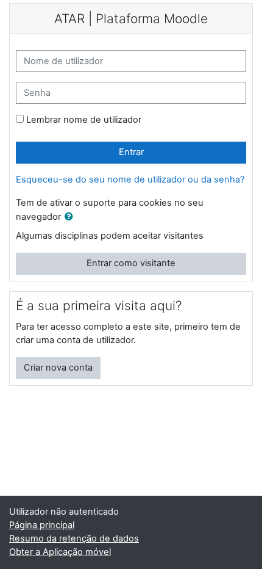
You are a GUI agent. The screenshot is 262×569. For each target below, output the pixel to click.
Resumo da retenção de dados (74, 538)
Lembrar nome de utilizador (83, 119)
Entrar (131, 152)
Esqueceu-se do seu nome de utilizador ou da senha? (130, 179)
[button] (71, 217)
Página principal (41, 525)
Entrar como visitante (131, 263)
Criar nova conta (58, 367)
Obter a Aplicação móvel (60, 551)
